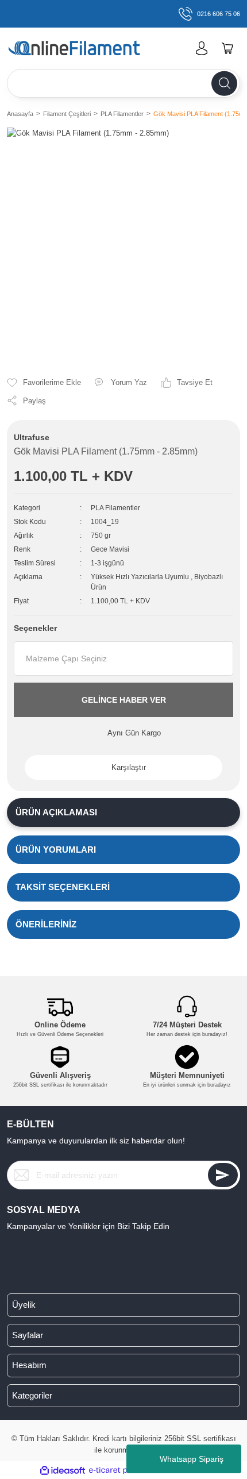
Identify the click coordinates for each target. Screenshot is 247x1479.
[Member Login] (201, 48)
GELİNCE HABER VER (124, 699)
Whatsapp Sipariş (191, 1458)
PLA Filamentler (115, 508)
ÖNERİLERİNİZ (46, 924)
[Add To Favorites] (44, 382)
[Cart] (227, 48)
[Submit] (223, 1175)
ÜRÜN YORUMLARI (56, 849)
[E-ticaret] (122, 1470)
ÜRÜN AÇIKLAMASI (56, 812)
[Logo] (91, 48)
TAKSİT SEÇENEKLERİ (63, 887)
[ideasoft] (63, 1470)
